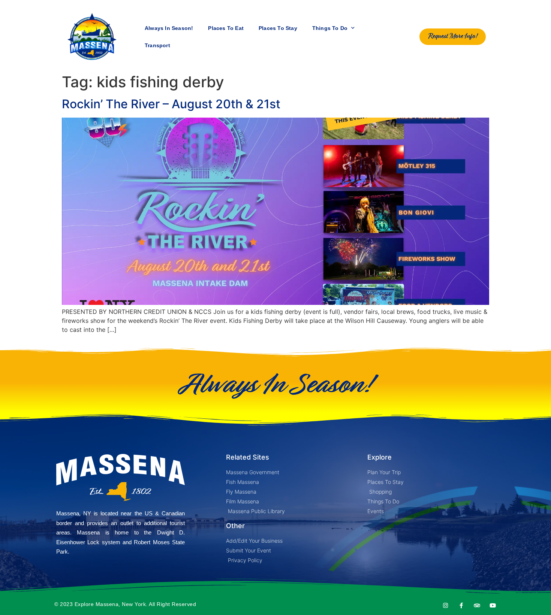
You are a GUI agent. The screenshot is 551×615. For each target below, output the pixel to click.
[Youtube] (493, 605)
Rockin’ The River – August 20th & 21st (171, 104)
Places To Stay (278, 28)
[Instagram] (445, 605)
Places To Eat (226, 28)
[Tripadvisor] (477, 605)
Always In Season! (169, 28)
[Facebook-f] (461, 605)
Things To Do (329, 28)
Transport (157, 45)
